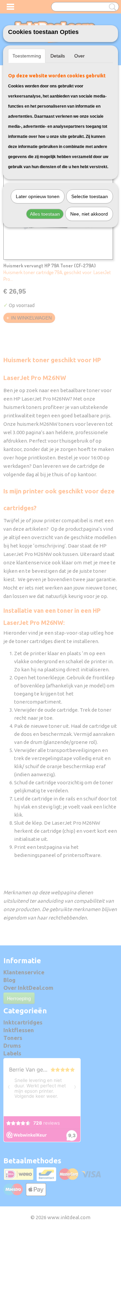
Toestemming (26, 56)
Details (57, 56)
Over (79, 56)
